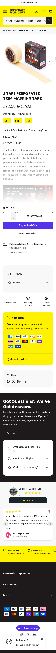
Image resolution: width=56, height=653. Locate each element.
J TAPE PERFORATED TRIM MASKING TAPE (29, 30)
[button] (5, 11)
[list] (28, 554)
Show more (8, 207)
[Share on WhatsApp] (19, 381)
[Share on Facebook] (8, 381)
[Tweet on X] (13, 381)
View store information (18, 253)
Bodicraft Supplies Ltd (30, 488)
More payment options (28, 233)
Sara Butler (39, 533)
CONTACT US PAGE (12, 143)
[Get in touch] (43, 11)
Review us (28, 500)
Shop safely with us (18, 359)
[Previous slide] (5, 523)
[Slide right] (49, 62)
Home (8, 30)
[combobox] (28, 21)
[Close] (42, 639)
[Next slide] (50, 523)
